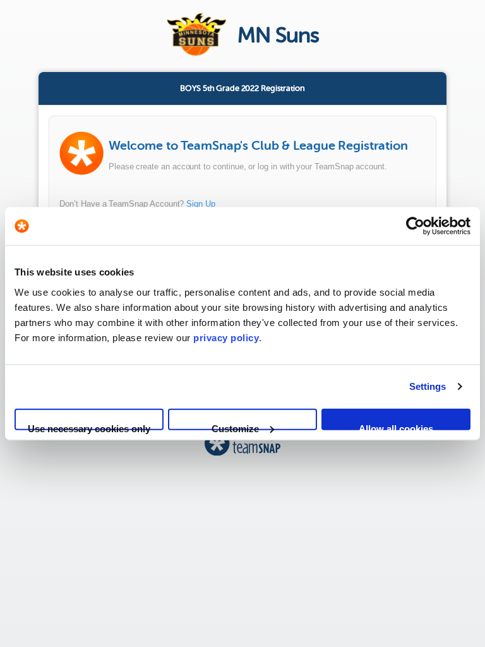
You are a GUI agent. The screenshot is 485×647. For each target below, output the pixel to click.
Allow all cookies (396, 426)
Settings (427, 386)
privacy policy (226, 337)
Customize (235, 426)
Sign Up (200, 204)
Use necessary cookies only (89, 426)
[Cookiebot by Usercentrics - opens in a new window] (415, 226)
